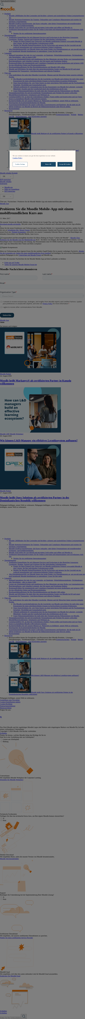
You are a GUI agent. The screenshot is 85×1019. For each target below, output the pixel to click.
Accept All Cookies (64, 164)
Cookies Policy (17, 158)
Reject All (48, 164)
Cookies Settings (20, 164)
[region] (42, 160)
